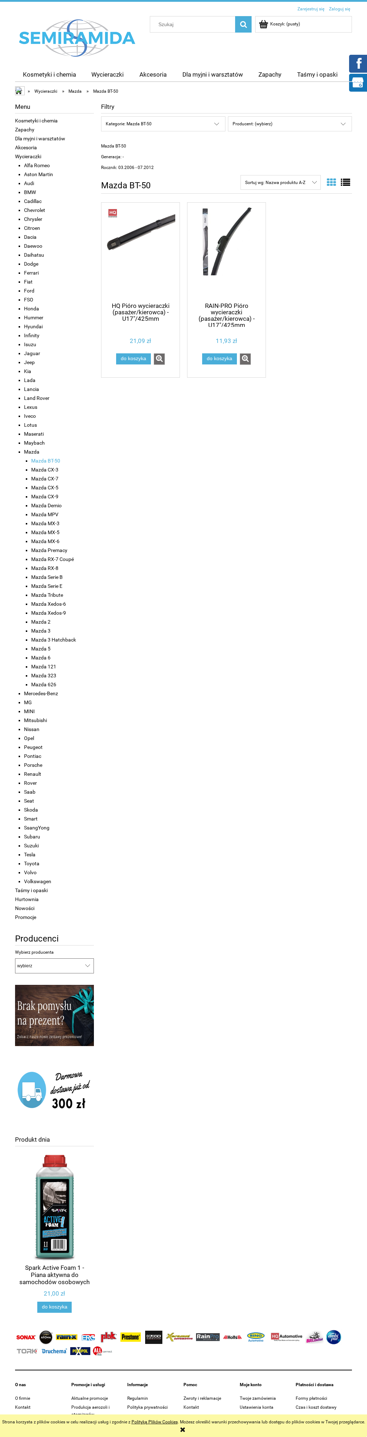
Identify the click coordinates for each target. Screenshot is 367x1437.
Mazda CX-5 (44, 487)
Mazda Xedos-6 (48, 604)
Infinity (31, 335)
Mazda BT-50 (45, 461)
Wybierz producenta (34, 952)
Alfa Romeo (37, 165)
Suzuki (31, 845)
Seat (29, 801)
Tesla (29, 854)
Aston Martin (38, 174)
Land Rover (36, 398)
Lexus (30, 407)
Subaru (32, 837)
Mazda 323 (43, 675)
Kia (27, 371)
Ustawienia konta (256, 1407)
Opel (29, 738)
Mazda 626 (43, 684)
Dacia (30, 237)
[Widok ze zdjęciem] (331, 182)
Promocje (25, 917)
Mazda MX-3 (45, 523)
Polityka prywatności (147, 1407)
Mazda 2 (41, 622)
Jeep (29, 362)
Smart (31, 819)
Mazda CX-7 (44, 479)
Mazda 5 (41, 649)
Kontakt (22, 1407)
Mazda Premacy (49, 550)
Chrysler (33, 219)
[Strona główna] (77, 38)
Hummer (33, 317)
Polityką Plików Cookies (155, 1421)
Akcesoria (26, 147)
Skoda (31, 810)
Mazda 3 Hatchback (53, 640)
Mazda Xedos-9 (48, 613)
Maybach (34, 443)
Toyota (31, 863)
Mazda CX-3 (44, 470)
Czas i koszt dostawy (316, 1407)
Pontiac (32, 756)
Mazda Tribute (47, 595)
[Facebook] (357, 63)
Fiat (28, 282)
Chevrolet (34, 210)
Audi (29, 183)
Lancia (31, 389)
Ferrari (31, 273)
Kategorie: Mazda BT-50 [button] (129, 123)
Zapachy (24, 129)
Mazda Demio (46, 505)
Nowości (24, 908)
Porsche (33, 765)
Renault (32, 774)
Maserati (34, 434)
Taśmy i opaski (31, 890)
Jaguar (32, 353)
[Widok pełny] (345, 182)
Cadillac (33, 201)
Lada (29, 380)
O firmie (22, 1398)
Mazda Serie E (46, 586)
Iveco (30, 416)
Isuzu (30, 344)
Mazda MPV (44, 514)
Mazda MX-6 (45, 541)
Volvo (30, 872)
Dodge (31, 264)
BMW (30, 192)
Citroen (32, 228)
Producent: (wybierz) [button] (252, 123)
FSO (28, 300)
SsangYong (36, 828)
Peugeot (33, 747)
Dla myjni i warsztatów (40, 138)
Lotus (30, 425)
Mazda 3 (41, 631)
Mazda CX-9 (44, 496)
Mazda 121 (43, 666)
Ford (29, 291)
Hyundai (33, 326)
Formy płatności (311, 1398)
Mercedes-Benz (41, 693)
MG (28, 702)
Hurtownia (27, 899)
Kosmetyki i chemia (36, 121)
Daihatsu (34, 255)
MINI (29, 711)
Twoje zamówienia (258, 1398)
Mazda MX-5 (45, 532)
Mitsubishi (35, 720)
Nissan (31, 729)
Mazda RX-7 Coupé (52, 559)
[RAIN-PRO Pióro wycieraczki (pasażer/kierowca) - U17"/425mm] (226, 251)
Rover (30, 783)
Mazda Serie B (47, 577)
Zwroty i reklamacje (202, 1398)
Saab (29, 792)
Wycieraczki (28, 156)
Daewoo (33, 246)
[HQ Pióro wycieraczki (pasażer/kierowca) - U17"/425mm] (140, 251)
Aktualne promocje (89, 1398)
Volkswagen (37, 881)
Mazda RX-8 (44, 568)
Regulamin (137, 1398)
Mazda (31, 452)
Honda (31, 308)
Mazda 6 (41, 658)
